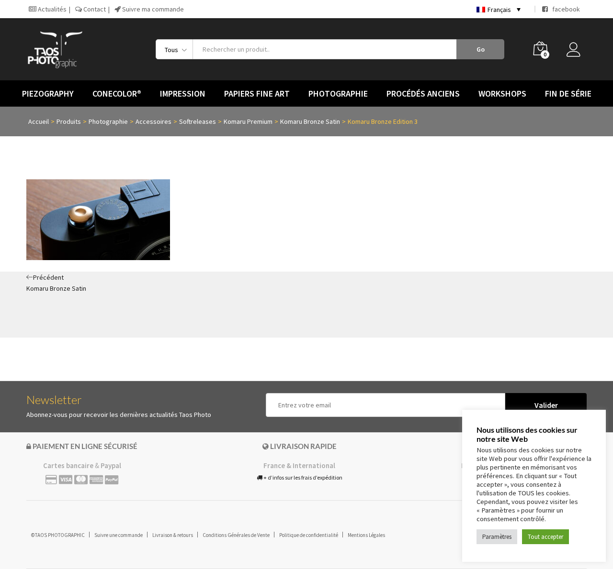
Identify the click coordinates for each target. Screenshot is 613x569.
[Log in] (577, 52)
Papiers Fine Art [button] (257, 93)
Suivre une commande (118, 535)
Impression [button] (182, 93)
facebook (564, 9)
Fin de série (568, 93)
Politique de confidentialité (308, 535)
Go (481, 49)
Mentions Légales (366, 535)
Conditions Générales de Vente (236, 535)
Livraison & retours (172, 535)
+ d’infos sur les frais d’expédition (302, 477)
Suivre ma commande (152, 9)
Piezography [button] (48, 93)
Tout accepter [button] (545, 537)
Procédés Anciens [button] (423, 93)
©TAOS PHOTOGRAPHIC (58, 535)
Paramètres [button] (496, 537)
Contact (94, 9)
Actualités (51, 9)
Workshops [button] (502, 93)
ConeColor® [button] (116, 93)
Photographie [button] (338, 93)
